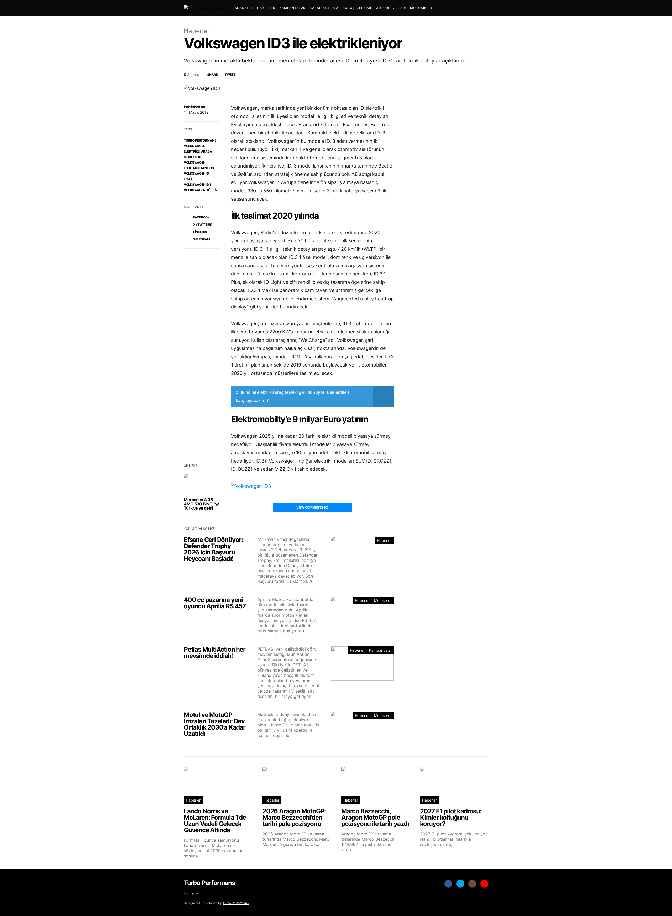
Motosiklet (421, 8)
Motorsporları (390, 8)
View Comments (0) (312, 507)
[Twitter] (460, 884)
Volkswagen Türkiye (201, 190)
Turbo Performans (236, 903)
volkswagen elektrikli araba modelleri (198, 151)
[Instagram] (472, 884)
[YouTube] (484, 884)
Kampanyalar (292, 8)
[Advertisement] (449, 667)
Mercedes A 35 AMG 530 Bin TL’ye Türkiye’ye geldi (201, 504)
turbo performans (200, 140)
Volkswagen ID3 (197, 184)
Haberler (266, 8)
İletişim (191, 894)
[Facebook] (448, 884)
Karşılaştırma (324, 8)
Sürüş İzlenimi (357, 8)
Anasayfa (244, 8)
